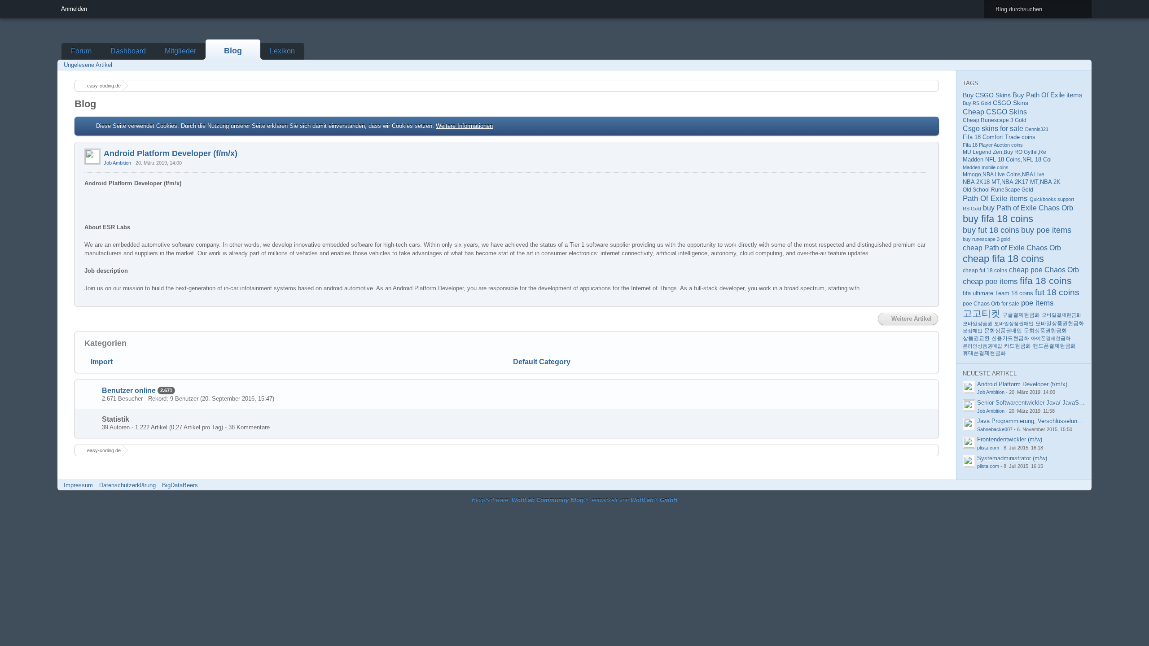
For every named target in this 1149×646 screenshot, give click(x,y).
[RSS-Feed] (1057, 65)
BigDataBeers (180, 485)
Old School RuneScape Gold (998, 190)
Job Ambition (117, 163)
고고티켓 (981, 313)
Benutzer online (129, 390)
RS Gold (972, 208)
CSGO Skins (1010, 103)
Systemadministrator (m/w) (1012, 458)
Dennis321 (1036, 129)
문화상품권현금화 (1045, 330)
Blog (233, 50)
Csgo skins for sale (993, 128)
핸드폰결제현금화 (1054, 346)
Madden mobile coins (986, 167)
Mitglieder (180, 51)
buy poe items (1046, 230)
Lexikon (282, 51)
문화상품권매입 (1003, 330)
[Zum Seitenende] (1082, 65)
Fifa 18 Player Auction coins (993, 145)
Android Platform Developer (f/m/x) (170, 153)
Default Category (541, 362)
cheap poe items (990, 281)
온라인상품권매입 (982, 346)
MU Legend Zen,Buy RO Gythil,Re (1004, 152)
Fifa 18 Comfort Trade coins (999, 137)
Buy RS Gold (977, 103)
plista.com (988, 447)
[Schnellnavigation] (1069, 65)
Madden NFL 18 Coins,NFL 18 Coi (1007, 159)
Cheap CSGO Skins (995, 112)
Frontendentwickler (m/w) (1009, 439)
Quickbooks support (1052, 199)
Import (102, 362)
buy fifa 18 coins (998, 218)
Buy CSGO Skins (987, 95)
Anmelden (74, 8)
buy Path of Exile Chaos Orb (1028, 208)
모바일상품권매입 (1014, 323)
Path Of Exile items (995, 198)
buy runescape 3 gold (986, 239)
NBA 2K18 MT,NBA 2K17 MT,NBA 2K (1012, 182)
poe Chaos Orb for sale (991, 303)
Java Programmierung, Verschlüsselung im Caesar (1043, 421)
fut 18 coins (1057, 292)
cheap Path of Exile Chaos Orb (1012, 248)
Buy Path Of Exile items (1048, 95)
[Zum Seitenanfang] (931, 299)
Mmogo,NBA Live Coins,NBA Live (1003, 174)
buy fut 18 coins (991, 230)
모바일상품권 (977, 323)
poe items (1037, 302)
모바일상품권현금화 (1059, 323)
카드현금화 (1017, 346)
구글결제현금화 (1021, 315)
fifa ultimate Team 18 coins (998, 293)
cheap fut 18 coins (985, 270)
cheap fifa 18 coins (1003, 258)
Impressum (78, 485)
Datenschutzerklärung (127, 485)
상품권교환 (976, 338)
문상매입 (972, 330)
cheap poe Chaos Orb (1044, 270)
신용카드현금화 (1010, 338)
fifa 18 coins (1046, 280)
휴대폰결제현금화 (984, 353)
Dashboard (128, 51)
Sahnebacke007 (995, 429)
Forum (81, 51)
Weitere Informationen (464, 125)
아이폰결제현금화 (1050, 338)
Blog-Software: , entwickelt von (574, 500)
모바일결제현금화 (1061, 315)
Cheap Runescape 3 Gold (994, 120)
